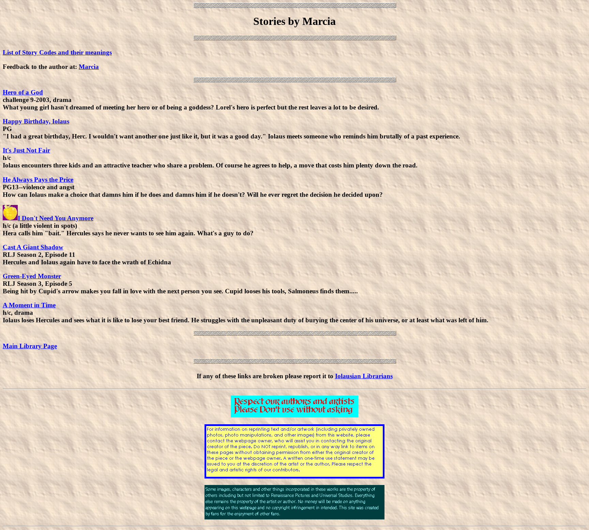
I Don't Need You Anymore (55, 218)
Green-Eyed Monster (32, 276)
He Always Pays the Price (38, 179)
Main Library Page (30, 346)
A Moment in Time (29, 305)
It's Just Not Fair (26, 150)
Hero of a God (23, 92)
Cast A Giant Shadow (33, 247)
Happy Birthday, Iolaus (36, 121)
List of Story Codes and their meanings (57, 52)
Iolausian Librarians (364, 376)
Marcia (89, 66)
